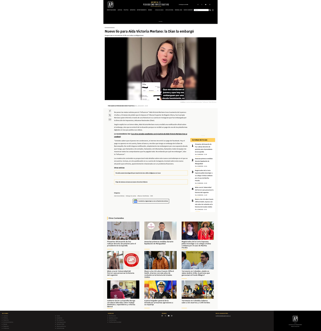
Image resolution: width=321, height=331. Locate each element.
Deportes (6, 320)
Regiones (6, 326)
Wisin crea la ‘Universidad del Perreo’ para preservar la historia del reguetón (204, 191)
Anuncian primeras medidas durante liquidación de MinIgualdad (204, 162)
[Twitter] (166, 315)
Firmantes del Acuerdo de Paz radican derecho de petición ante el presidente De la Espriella (203, 149)
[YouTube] (169, 316)
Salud (58, 316)
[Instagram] (172, 316)
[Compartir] (109, 111)
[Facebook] (163, 316)
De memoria (60, 320)
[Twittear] (109, 116)
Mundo (5, 324)
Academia (59, 318)
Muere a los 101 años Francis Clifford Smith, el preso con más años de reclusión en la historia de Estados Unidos (204, 204)
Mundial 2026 (60, 324)
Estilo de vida (60, 328)
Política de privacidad (115, 322)
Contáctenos (112, 320)
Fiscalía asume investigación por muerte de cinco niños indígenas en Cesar (138, 173)
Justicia (5, 316)
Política (5, 318)
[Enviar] (109, 120)
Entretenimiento (110, 27)
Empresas (6, 328)
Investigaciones (61, 322)
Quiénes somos (113, 318)
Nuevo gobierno (61, 326)
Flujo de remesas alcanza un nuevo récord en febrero (132, 182)
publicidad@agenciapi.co (223, 316)
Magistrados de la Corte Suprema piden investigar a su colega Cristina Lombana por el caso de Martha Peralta (203, 177)
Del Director (112, 316)
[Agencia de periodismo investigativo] (123, 5)
